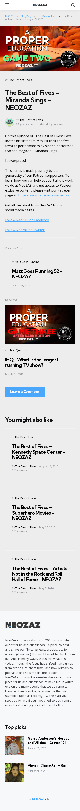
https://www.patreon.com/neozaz (43, 195)
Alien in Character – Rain (48, 765)
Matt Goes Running (27, 261)
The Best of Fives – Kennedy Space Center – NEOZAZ (38, 451)
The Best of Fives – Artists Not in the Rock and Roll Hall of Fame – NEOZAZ (39, 573)
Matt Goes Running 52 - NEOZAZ (37, 273)
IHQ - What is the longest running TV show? (31, 362)
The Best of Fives (20, 80)
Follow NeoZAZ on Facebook (27, 220)
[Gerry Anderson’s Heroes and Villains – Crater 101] (14, 745)
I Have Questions (18, 350)
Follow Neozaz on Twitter (25, 230)
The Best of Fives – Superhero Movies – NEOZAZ (33, 512)
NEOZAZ (38, 799)
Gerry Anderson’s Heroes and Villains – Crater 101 (48, 740)
